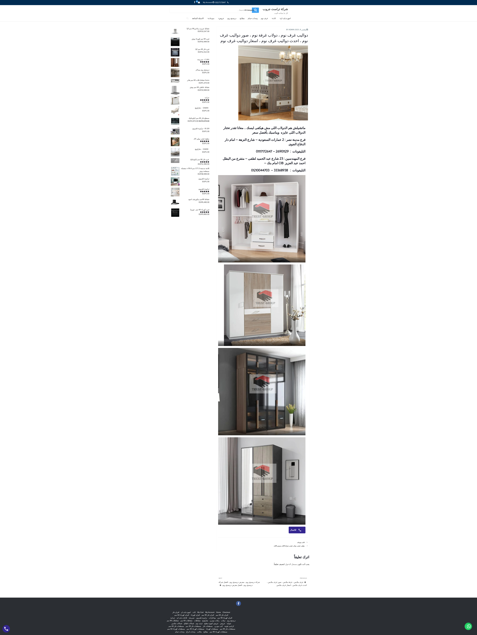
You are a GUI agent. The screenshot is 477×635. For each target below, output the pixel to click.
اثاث (274, 18)
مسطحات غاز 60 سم (176, 626)
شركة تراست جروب (275, 9)
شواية (229, 623)
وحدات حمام (253, 18)
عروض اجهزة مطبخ (211, 623)
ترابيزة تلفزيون (201, 618)
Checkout (226, 612)
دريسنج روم (231, 18)
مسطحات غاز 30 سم (193, 626)
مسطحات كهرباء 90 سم (218, 632)
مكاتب (199, 632)
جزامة (172, 618)
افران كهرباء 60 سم (181, 615)
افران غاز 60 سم (222, 615)
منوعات (211, 18)
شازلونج (205, 621)
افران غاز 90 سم (208, 615)
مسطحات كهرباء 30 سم (195, 629)
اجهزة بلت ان (285, 18)
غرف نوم (264, 18)
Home (218, 612)
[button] (468, 626)
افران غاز (175, 612)
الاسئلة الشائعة (198, 18)
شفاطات (197, 621)
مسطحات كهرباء (212, 629)
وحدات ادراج (190, 632)
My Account (207, 2)
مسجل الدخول (291, 564)
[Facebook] (194, 2)
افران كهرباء (195, 615)
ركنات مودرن (214, 621)
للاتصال (293, 530)
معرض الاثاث (277, 546)
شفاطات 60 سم (186, 621)
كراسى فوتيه (229, 626)
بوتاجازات (212, 618)
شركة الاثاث (285, 546)
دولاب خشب (292, 546)
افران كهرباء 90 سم (225, 618)
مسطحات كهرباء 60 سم (176, 629)
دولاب (223, 621)
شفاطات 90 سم (173, 621)
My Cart (200, 612)
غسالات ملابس (176, 623)
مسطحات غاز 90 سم (227, 629)
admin (291, 30)
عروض (221, 18)
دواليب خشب (301, 546)
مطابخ (242, 18)
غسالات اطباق (189, 623)
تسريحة (191, 618)
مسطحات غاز (208, 626)
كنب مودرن (218, 626)
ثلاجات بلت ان (182, 618)
